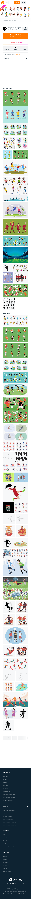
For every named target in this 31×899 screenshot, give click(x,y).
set (15, 876)
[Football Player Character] (15, 223)
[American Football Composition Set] (15, 641)
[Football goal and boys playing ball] (10, 289)
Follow (25, 29)
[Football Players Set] (15, 353)
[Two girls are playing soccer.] (10, 852)
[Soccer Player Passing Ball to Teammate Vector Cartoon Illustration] (9, 734)
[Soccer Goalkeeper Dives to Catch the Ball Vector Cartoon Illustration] (9, 765)
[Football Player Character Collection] (15, 181)
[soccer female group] (8, 298)
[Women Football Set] (15, 97)
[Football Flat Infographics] (15, 254)
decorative (7, 876)
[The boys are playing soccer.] (15, 655)
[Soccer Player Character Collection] (20, 154)
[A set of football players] (15, 198)
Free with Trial (15, 35)
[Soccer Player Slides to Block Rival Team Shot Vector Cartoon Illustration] (9, 721)
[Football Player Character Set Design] (9, 155)
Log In (23, 2)
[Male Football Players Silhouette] (9, 336)
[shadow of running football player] (7, 280)
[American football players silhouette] (9, 499)
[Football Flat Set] (15, 322)
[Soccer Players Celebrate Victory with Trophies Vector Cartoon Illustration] (9, 606)
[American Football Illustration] (15, 670)
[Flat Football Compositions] (15, 129)
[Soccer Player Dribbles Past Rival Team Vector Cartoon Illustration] (9, 708)
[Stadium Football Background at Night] (15, 268)
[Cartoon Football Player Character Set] (15, 114)
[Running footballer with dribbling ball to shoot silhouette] (8, 560)
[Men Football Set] (10, 167)
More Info (6, 58)
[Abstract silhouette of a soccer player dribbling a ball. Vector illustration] (19, 863)
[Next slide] (24, 876)
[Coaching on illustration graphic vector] (10, 310)
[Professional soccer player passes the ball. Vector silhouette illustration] (9, 695)
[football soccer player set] (9, 142)
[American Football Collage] (15, 682)
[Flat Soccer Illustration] (15, 435)
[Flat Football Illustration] (15, 422)
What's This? (18, 54)
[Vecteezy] (2, 2)
